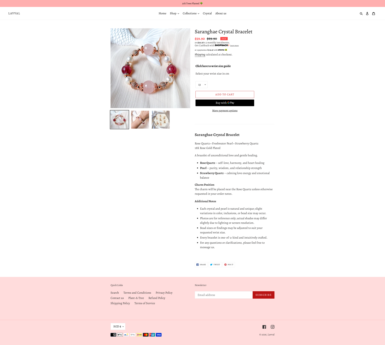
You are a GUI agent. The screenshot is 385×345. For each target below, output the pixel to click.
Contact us (117, 298)
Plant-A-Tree (136, 298)
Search (115, 293)
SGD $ (117, 326)
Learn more (234, 45)
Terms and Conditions (137, 293)
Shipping (200, 54)
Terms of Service (144, 303)
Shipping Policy (120, 303)
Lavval (14, 13)
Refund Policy (156, 298)
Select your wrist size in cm (212, 74)
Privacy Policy (164, 293)
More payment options (224, 110)
